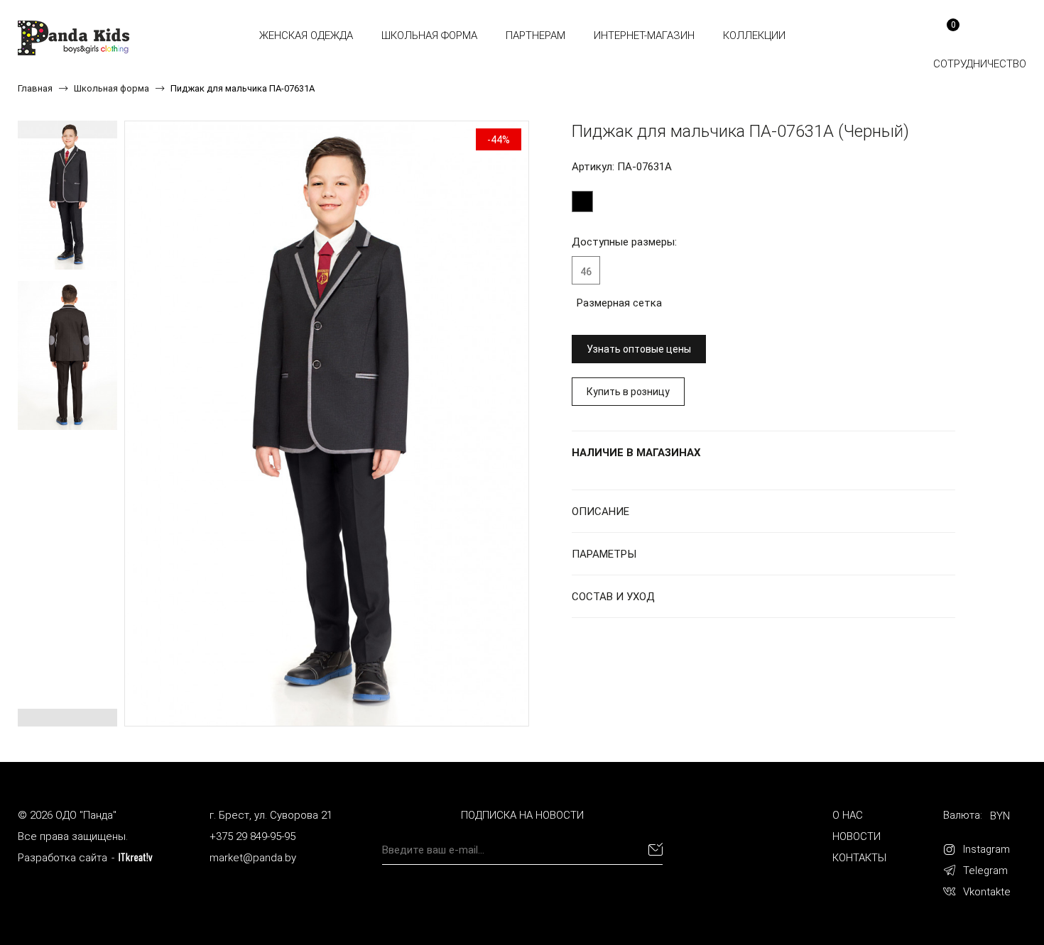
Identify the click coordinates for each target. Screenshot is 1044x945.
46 (586, 271)
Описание (600, 511)
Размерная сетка (619, 303)
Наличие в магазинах (636, 452)
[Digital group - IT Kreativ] (136, 857)
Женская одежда (306, 35)
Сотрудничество (979, 63)
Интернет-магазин (644, 35)
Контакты (859, 857)
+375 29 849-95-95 (252, 836)
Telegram (985, 870)
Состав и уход (613, 596)
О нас (847, 815)
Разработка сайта (62, 857)
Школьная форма (429, 35)
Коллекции (754, 35)
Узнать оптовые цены (639, 349)
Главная (35, 88)
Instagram (986, 849)
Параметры (604, 554)
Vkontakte (987, 891)
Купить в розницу (628, 391)
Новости (856, 836)
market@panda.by (253, 857)
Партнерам (535, 35)
